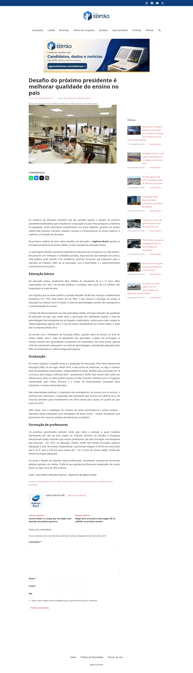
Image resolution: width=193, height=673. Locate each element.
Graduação (101, 481)
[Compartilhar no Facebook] (36, 178)
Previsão (136, 30)
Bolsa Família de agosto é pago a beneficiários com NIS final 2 (152, 266)
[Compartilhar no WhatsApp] (31, 178)
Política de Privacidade (92, 657)
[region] (74, 198)
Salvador (103, 30)
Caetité (51, 30)
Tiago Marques (155, 144)
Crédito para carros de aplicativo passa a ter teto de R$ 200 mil (152, 223)
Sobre (73, 657)
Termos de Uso (115, 657)
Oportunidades (120, 30)
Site (30, 593)
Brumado (64, 30)
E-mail (32, 586)
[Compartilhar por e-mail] (47, 178)
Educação (73, 98)
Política (87, 98)
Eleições (81, 98)
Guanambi (37, 30)
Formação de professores (86, 481)
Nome (32, 578)
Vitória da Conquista (83, 30)
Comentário (35, 542)
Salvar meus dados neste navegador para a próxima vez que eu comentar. (64, 600)
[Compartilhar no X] (41, 178)
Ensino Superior (69, 481)
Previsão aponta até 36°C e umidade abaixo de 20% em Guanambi (152, 180)
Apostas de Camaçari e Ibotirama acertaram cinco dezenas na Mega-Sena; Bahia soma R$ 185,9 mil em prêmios (145, 133)
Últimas (150, 30)
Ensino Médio (56, 481)
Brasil (66, 98)
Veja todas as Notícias (77, 495)
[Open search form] (159, 30)
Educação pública (43, 481)
